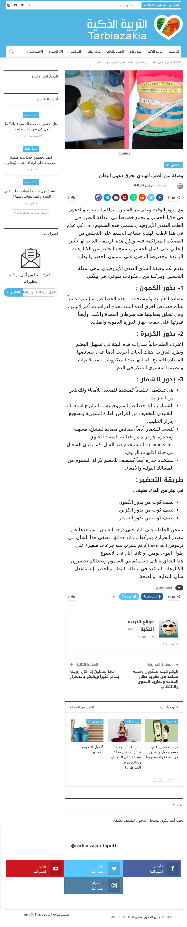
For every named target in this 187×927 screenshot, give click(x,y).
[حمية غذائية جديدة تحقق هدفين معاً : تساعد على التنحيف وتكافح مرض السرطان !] (124, 730)
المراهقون (74, 51)
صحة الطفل (93, 51)
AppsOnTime (32, 914)
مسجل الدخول (147, 820)
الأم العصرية (55, 51)
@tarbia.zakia (86, 846)
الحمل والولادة (115, 51)
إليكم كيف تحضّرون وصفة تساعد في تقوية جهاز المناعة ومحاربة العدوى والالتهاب (155, 679)
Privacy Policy (128, 5)
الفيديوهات (135, 51)
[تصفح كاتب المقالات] (179, 185)
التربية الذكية (155, 51)
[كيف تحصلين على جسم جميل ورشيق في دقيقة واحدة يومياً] (161, 730)
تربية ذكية (30, 115)
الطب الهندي (164, 587)
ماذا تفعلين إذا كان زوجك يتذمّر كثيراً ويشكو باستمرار (94, 674)
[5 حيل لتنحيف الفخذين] (87, 730)
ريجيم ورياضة (173, 165)
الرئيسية (174, 51)
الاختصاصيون (35, 51)
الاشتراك (13, 292)
